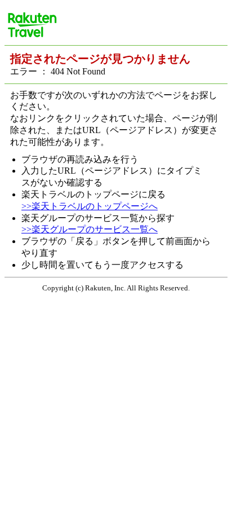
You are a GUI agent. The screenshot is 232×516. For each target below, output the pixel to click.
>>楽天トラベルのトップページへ (89, 206)
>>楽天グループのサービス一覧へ (89, 229)
